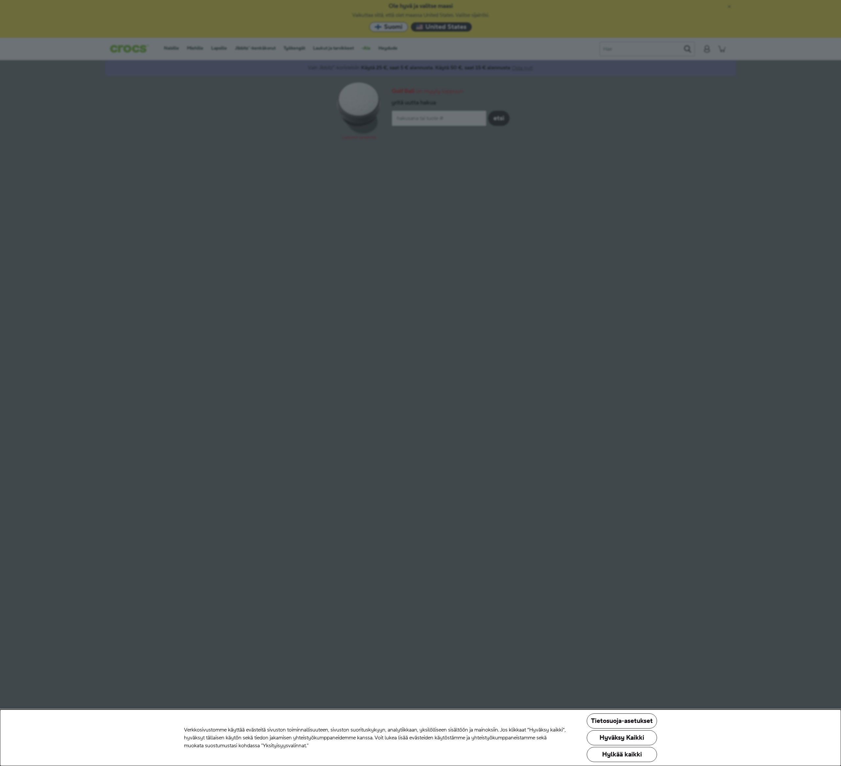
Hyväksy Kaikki (622, 737)
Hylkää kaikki (622, 754)
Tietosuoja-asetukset (622, 721)
